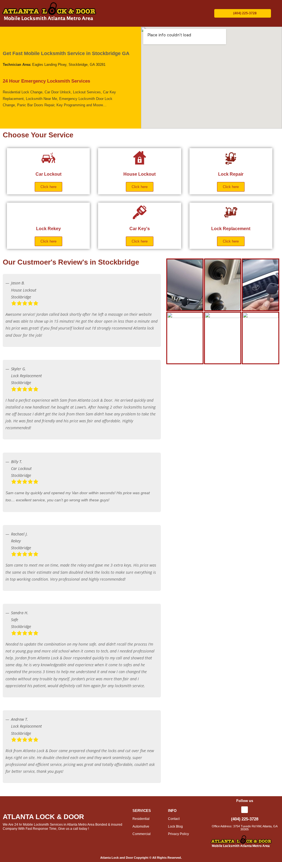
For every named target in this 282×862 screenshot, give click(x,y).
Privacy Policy (178, 834)
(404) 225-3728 (244, 819)
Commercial (141, 834)
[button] (152, 13)
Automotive (140, 826)
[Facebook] (244, 809)
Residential (141, 819)
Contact (174, 819)
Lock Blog (175, 826)
